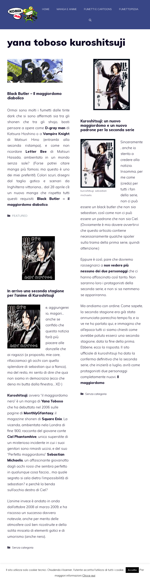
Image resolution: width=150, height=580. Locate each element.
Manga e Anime (67, 9)
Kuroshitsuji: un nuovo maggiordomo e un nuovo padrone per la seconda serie (107, 125)
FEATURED (19, 215)
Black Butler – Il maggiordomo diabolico (34, 95)
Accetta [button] (132, 569)
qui (110, 323)
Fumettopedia (128, 9)
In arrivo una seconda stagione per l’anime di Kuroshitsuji (35, 293)
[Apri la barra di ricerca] (90, 20)
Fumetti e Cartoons (98, 9)
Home (45, 9)
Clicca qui (88, 575)
